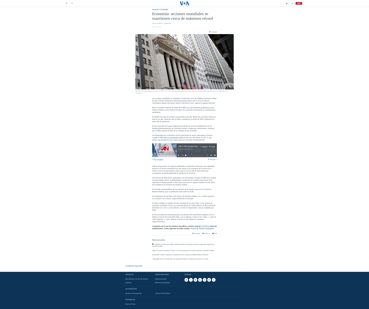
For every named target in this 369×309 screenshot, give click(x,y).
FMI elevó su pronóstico (169, 138)
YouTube (204, 226)
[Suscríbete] (209, 280)
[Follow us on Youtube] (195, 280)
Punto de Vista (130, 304)
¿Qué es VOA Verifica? (162, 293)
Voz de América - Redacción (161, 23)
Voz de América (186, 149)
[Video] (287, 3)
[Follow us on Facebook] (186, 280)
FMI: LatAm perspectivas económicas (193, 146)
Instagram (210, 228)
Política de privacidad (162, 283)
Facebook (194, 228)
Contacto (128, 283)
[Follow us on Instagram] (213, 280)
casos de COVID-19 (181, 108)
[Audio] (293, 3)
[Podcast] (204, 280)
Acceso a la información (133, 293)
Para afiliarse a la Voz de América (136, 279)
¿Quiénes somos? (161, 279)
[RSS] (200, 280)
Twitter (201, 228)
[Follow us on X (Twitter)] (191, 280)
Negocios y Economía (160, 9)
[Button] (213, 32)
